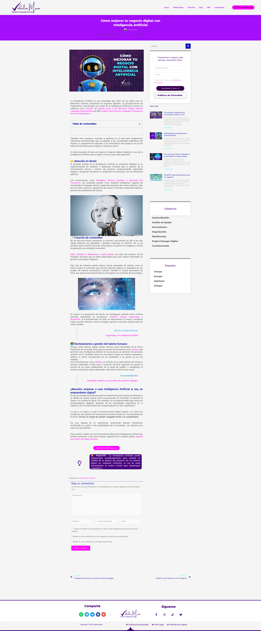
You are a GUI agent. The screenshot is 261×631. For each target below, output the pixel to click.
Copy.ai (123, 317)
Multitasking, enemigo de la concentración (175, 134)
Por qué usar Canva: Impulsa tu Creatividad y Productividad (177, 155)
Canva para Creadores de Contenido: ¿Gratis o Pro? (174, 114)
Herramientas (159, 227)
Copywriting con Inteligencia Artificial (122, 335)
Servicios (191, 7)
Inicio (166, 7)
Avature (134, 349)
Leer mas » (168, 127)
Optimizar (92, 478)
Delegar (158, 286)
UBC (208, 7)
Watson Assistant (116, 180)
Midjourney (93, 254)
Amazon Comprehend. (80, 113)
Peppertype (134, 317)
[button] (140, 124)
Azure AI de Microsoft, (116, 108)
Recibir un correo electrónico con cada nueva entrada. (92, 542)
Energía (158, 276)
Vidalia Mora (178, 7)
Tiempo (158, 271)
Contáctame (219, 7)
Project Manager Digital (165, 241)
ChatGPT (89, 108)
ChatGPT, (114, 317)
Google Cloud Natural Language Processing (121, 111)
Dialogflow (101, 180)
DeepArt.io (81, 254)
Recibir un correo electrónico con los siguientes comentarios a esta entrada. (100, 536)
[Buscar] (188, 46)
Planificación (159, 236)
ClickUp (98, 362)
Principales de (93, 381)
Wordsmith (75, 319)
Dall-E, (73, 254)
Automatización (82, 478)
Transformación (160, 246)
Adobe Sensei (107, 254)
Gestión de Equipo (162, 222)
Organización (159, 232)
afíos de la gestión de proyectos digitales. (119, 381)
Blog (201, 7)
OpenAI (101, 108)
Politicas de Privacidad (170, 95)
